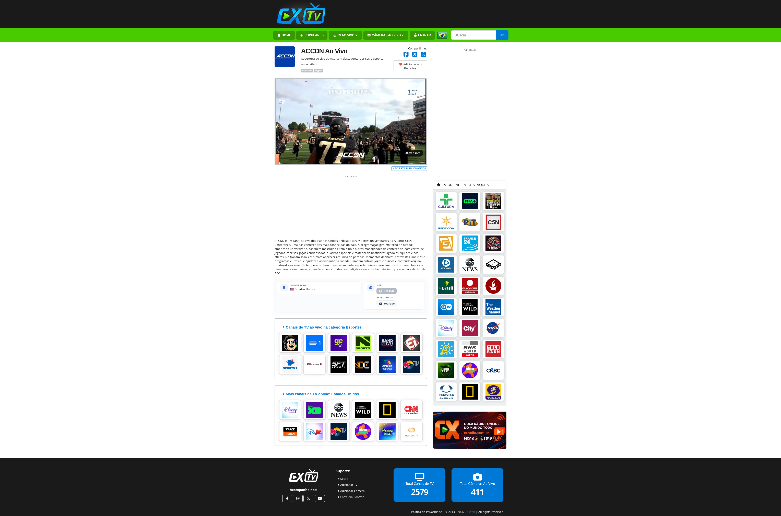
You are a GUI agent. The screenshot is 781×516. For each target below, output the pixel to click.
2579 (419, 491)
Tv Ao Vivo (345, 35)
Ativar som (412, 153)
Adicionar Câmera (352, 491)
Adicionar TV (348, 485)
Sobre (344, 479)
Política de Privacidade (426, 512)
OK (502, 35)
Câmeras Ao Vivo (386, 35)
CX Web (470, 512)
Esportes (307, 70)
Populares (314, 35)
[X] (414, 54)
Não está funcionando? (409, 168)
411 (477, 491)
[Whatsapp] (423, 54)
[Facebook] (406, 54)
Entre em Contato (352, 497)
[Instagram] (298, 498)
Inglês (318, 70)
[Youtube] (320, 498)
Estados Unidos (304, 289)
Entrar (424, 35)
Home (286, 35)
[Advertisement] (351, 206)
